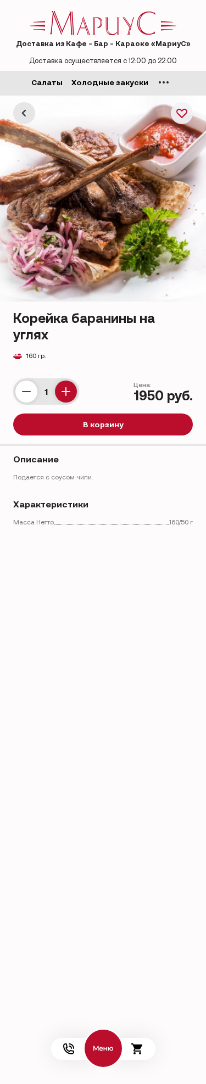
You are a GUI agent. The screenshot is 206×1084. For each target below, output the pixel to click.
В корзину (103, 424)
